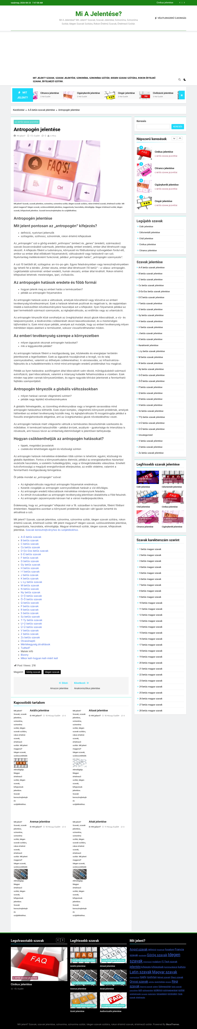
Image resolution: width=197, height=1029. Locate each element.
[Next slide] (184, 2)
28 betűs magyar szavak (150, 710)
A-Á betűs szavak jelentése (27, 122)
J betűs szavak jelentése (150, 333)
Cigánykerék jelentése (63, 93)
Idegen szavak (52, 672)
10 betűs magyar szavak (150, 603)
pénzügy (168, 982)
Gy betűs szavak (30, 564)
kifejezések (157, 966)
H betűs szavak (30, 568)
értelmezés (140, 997)
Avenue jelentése (40, 821)
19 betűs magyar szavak (150, 656)
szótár (181, 990)
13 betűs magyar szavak (150, 621)
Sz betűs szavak (30, 616)
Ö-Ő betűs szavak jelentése (152, 381)
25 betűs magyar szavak (150, 692)
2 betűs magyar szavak (150, 555)
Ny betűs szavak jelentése (151, 369)
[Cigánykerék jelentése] (44, 96)
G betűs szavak (30, 561)
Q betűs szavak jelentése (151, 393)
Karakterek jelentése (148, 345)
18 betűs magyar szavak (150, 651)
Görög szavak (33, 672)
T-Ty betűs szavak (31, 620)
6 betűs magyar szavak (150, 579)
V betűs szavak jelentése (151, 441)
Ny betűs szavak (30, 592)
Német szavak (163, 977)
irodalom (156, 961)
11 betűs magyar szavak (150, 609)
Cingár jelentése (101, 93)
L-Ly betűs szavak (31, 582)
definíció (152, 949)
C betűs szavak (30, 543)
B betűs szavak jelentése (150, 273)
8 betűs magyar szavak (150, 591)
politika (151, 982)
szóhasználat (147, 990)
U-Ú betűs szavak (31, 623)
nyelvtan (152, 977)
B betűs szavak (30, 540)
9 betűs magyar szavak (150, 597)
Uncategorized (145, 435)
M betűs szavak (30, 585)
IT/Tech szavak (169, 961)
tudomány (152, 994)
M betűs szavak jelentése (151, 357)
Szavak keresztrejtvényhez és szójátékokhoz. (52, 529)
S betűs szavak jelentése (150, 405)
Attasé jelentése (98, 710)
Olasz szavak (177, 977)
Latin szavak (141, 972)
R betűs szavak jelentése (150, 399)
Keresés (141, 121)
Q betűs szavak (30, 602)
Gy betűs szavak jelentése (151, 315)
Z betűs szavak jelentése (150, 447)
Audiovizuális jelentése (110, 1011)
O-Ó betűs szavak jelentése (152, 375)
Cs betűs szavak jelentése (151, 285)
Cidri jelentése (146, 226)
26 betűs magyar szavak (150, 698)
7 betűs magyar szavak (150, 585)
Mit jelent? (21, 135)
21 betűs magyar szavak (150, 668)
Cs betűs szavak (30, 547)
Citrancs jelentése (164, 168)
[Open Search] (179, 79)
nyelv (143, 977)
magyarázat (134, 977)
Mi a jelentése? (98, 14)
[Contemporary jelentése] (158, 96)
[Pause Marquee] (182, 95)
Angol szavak (139, 949)
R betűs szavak (30, 609)
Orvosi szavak (139, 981)
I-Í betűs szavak (30, 571)
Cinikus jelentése (165, 3)
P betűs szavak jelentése (150, 387)
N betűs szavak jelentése (151, 363)
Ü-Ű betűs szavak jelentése (152, 429)
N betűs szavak (30, 588)
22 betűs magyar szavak (150, 674)
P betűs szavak (30, 606)
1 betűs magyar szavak (150, 549)
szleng (155, 987)
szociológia (134, 990)
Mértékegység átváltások (35, 644)
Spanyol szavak (146, 987)
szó (140, 990)
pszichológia (160, 982)
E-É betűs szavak (31, 554)
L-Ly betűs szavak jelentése (152, 351)
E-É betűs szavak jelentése (151, 297)
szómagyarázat (170, 990)
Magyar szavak (164, 972)
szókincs (158, 990)
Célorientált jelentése (149, 232)
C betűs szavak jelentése (166, 156)
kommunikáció (170, 967)
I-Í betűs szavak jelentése (151, 327)
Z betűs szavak (30, 634)
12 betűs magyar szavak (150, 615)
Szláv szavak (176, 987)
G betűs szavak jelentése (151, 309)
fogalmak (160, 950)
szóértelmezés (135, 994)
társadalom (162, 994)
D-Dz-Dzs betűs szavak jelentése (154, 291)
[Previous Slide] (180, 2)
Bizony (25, 654)
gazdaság (142, 955)
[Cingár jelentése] (85, 96)
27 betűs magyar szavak (150, 704)
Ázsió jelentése (77, 1011)
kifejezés (146, 967)
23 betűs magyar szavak (150, 680)
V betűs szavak (30, 630)
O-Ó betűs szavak (31, 595)
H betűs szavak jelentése (151, 321)
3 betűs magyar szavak (150, 561)
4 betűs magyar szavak (150, 567)
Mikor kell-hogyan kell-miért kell (39, 658)
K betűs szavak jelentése (150, 339)
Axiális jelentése (39, 710)
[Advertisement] (98, 52)
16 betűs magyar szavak (150, 639)
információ (147, 962)
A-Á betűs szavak (31, 537)
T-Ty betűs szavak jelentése (152, 417)
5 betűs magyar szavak (150, 573)
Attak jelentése (97, 821)
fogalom (169, 949)
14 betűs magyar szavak (150, 627)
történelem (172, 994)
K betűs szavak (30, 578)
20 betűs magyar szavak (150, 663)
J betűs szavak (29, 575)
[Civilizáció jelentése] (120, 96)
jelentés (135, 967)
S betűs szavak (30, 613)
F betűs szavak (29, 557)
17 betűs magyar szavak (150, 645)
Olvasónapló (28, 640)
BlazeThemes (172, 1024)
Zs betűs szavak (30, 637)
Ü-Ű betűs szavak (31, 627)
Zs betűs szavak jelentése (151, 453)
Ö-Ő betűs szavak (31, 599)
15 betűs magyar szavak (150, 633)
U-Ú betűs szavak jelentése (152, 423)
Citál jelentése (146, 238)
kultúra (181, 966)
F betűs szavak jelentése (150, 303)
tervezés (144, 994)
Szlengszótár (164, 986)
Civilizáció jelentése (138, 93)
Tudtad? (25, 647)
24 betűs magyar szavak (150, 686)
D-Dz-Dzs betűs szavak (34, 550)
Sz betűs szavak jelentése (151, 411)
